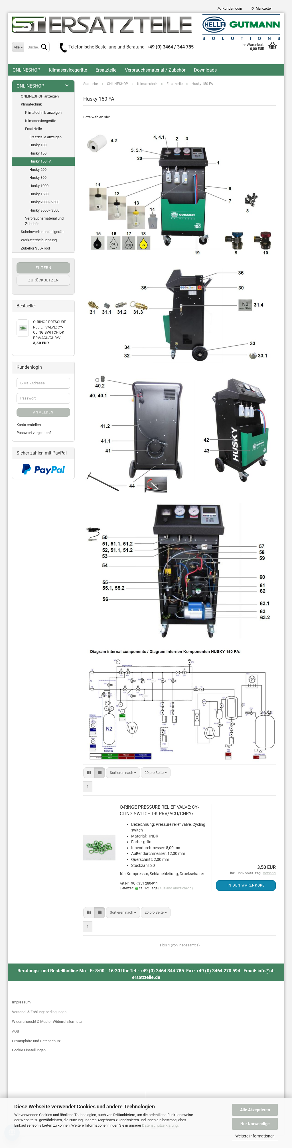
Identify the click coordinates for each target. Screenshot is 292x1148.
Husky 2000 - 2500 (44, 202)
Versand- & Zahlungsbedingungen (39, 1012)
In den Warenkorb (246, 885)
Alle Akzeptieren (255, 1110)
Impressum (21, 1002)
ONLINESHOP (26, 70)
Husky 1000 (38, 186)
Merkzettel (262, 9)
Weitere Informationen (255, 1136)
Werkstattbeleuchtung (39, 240)
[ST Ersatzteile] (146, 27)
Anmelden (43, 412)
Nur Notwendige (255, 1123)
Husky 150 (37, 153)
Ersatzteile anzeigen (45, 137)
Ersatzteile (106, 70)
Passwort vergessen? (34, 433)
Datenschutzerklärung (160, 1125)
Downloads (205, 70)
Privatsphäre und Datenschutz (36, 1041)
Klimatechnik (31, 104)
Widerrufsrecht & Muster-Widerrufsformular (47, 1021)
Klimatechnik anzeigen (43, 112)
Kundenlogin (231, 9)
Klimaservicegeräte (68, 70)
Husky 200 (37, 169)
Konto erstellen (29, 425)
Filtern (43, 267)
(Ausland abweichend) (175, 888)
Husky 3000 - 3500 (44, 210)
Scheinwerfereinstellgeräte (42, 232)
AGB (15, 1031)
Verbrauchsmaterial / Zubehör (155, 70)
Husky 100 (37, 145)
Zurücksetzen (43, 280)
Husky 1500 (38, 194)
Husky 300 (37, 177)
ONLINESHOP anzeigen (40, 96)
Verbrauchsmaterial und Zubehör (44, 221)
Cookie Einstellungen (29, 1050)
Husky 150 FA (40, 161)
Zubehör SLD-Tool (35, 248)
